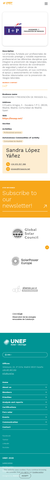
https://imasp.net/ (12, 118)
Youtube (5, 447)
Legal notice (7, 463)
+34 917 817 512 (9, 370)
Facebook (6, 436)
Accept (25, 476)
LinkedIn (5, 443)
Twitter (5, 440)
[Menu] (46, 3)
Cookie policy (37, 472)
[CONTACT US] (47, 247)
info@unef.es (8, 373)
